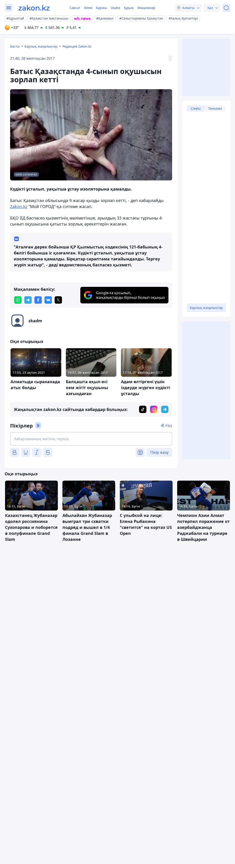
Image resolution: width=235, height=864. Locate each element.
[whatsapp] (18, 300)
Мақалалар (146, 8)
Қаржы (101, 8)
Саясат (75, 8)
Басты (15, 46)
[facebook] (38, 300)
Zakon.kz (18, 206)
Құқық (129, 8)
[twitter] (58, 300)
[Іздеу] (226, 8)
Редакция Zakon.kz (77, 46)
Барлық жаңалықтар (41, 46)
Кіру (168, 425)
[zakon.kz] (34, 8)
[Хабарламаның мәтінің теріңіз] (91, 438)
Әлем (88, 8)
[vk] (48, 300)
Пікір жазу (159, 452)
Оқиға (115, 8)
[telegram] (28, 300)
